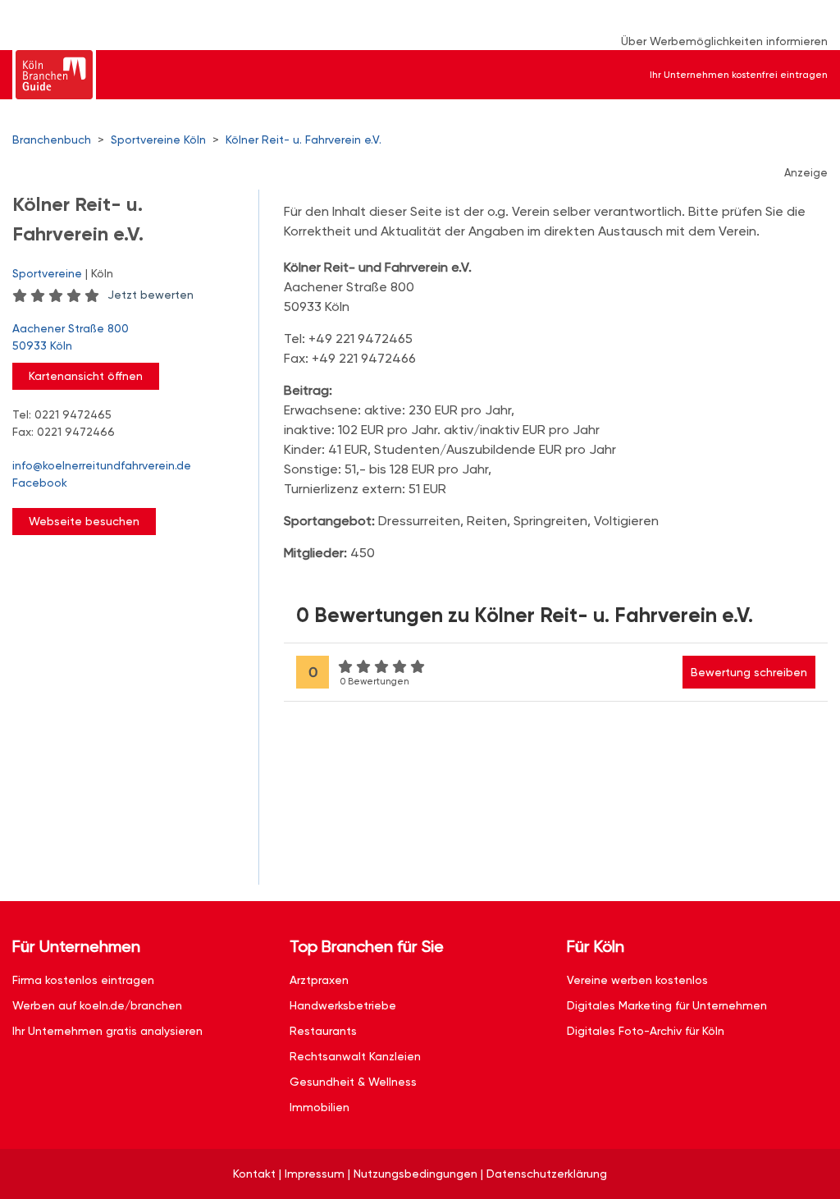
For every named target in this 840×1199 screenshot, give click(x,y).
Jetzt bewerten (150, 294)
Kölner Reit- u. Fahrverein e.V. (303, 139)
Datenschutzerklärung (546, 1173)
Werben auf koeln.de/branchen (97, 1005)
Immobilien (319, 1107)
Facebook (39, 482)
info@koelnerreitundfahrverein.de (101, 465)
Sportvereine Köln (158, 139)
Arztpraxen (319, 979)
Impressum (315, 1173)
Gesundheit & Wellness (353, 1081)
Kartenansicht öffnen (86, 375)
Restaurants (323, 1030)
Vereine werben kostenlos (637, 979)
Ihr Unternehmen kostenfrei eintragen (739, 74)
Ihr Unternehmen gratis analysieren (107, 1030)
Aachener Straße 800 (70, 337)
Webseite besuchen (84, 521)
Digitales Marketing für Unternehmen (667, 1005)
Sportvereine (47, 273)
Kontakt (254, 1173)
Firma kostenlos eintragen (83, 979)
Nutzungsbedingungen (415, 1173)
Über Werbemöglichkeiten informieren (724, 41)
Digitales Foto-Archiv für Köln (645, 1030)
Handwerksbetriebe (343, 1005)
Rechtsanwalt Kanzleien (355, 1056)
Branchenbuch (51, 139)
